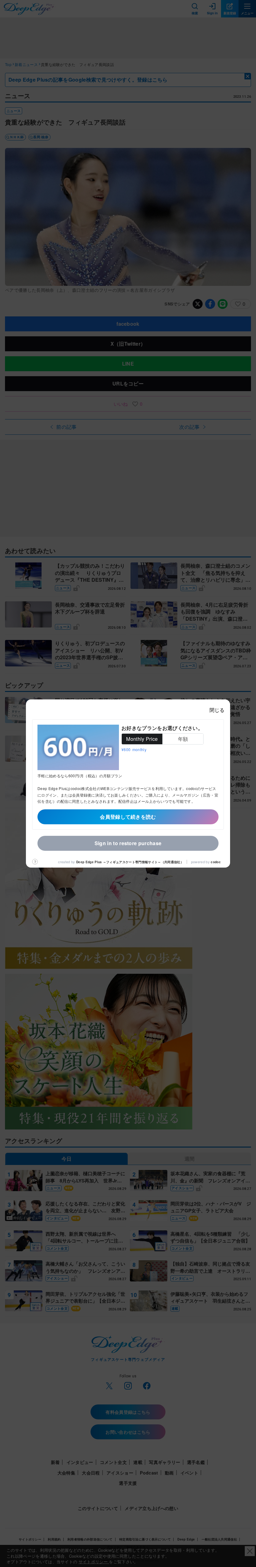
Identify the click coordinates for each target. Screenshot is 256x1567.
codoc (216, 862)
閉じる (216, 709)
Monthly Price (142, 738)
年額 (183, 738)
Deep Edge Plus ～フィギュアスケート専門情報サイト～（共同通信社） (130, 862)
